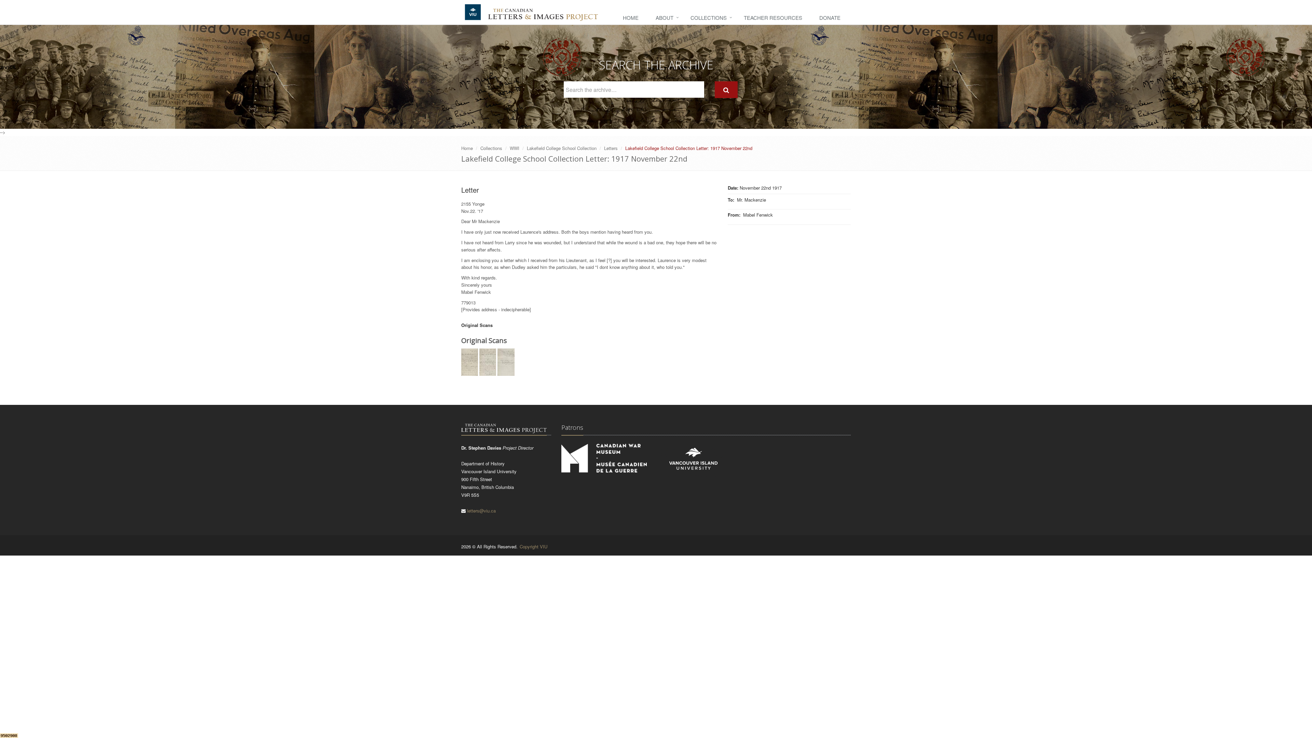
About (664, 17)
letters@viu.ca (481, 510)
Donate (829, 17)
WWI (514, 148)
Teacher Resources (773, 17)
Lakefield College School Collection (562, 148)
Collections (709, 17)
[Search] (726, 89)
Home (631, 17)
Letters (611, 148)
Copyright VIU (533, 546)
